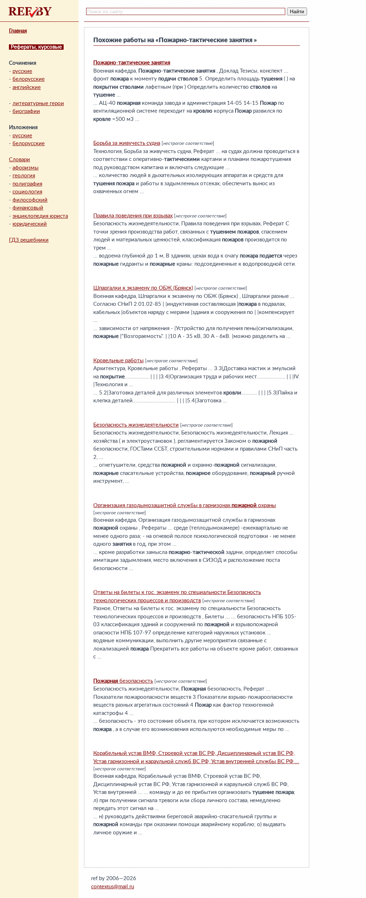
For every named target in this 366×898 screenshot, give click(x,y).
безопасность (123, 681)
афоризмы (26, 168)
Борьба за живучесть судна (126, 143)
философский (30, 200)
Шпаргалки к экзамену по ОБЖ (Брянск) (143, 288)
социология (27, 192)
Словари (19, 159)
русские (22, 71)
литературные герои (38, 103)
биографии (26, 111)
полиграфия (27, 184)
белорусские (29, 79)
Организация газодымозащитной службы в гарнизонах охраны (184, 505)
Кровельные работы (118, 360)
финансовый (28, 208)
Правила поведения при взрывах (133, 216)
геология (24, 175)
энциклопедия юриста (40, 216)
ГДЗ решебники (29, 240)
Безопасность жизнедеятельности (136, 425)
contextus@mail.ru (112, 886)
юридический (30, 224)
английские (27, 87)
